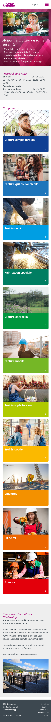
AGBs (46, 715)
